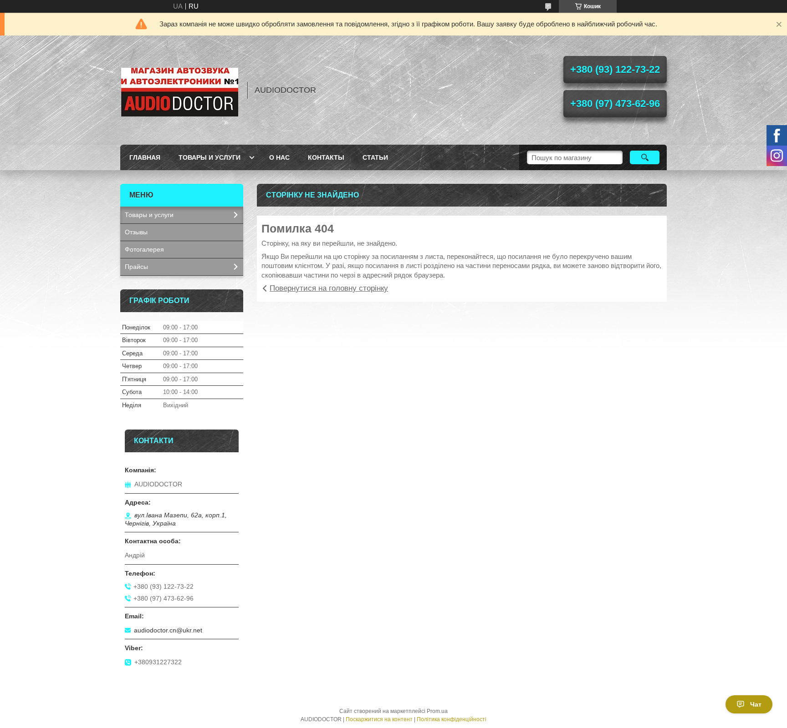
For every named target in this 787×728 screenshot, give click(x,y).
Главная (144, 157)
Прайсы (136, 266)
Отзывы (136, 232)
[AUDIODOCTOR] (179, 90)
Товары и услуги (209, 157)
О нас (279, 157)
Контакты (326, 157)
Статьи (375, 157)
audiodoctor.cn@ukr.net (168, 630)
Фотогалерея (144, 249)
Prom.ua (437, 711)
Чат (755, 704)
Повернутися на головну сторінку (329, 288)
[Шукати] (644, 157)
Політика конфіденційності (451, 719)
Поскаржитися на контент (379, 719)
